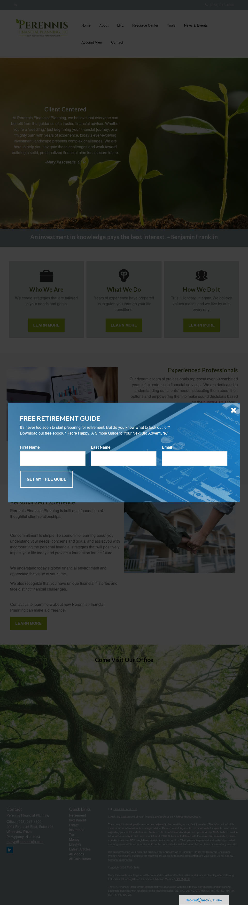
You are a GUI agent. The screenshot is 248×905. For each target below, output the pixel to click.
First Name (30, 447)
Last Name (100, 447)
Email (167, 447)
